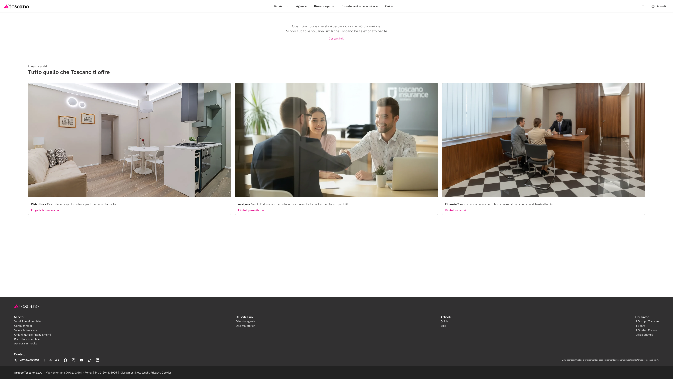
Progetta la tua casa (43, 210)
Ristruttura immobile (27, 339)
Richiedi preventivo (249, 210)
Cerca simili (336, 38)
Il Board (640, 326)
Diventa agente (324, 6)
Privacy (155, 372)
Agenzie (301, 6)
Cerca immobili (23, 326)
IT (642, 6)
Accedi (661, 6)
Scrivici (54, 360)
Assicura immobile (25, 343)
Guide (389, 6)
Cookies (166, 372)
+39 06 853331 (29, 360)
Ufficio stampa (644, 335)
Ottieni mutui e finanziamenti (32, 335)
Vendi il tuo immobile (27, 321)
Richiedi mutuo (454, 210)
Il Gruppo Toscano (647, 321)
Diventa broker (245, 326)
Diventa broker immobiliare (360, 6)
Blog (443, 326)
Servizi (278, 6)
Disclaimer (126, 372)
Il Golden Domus (646, 330)
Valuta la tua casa (25, 330)
